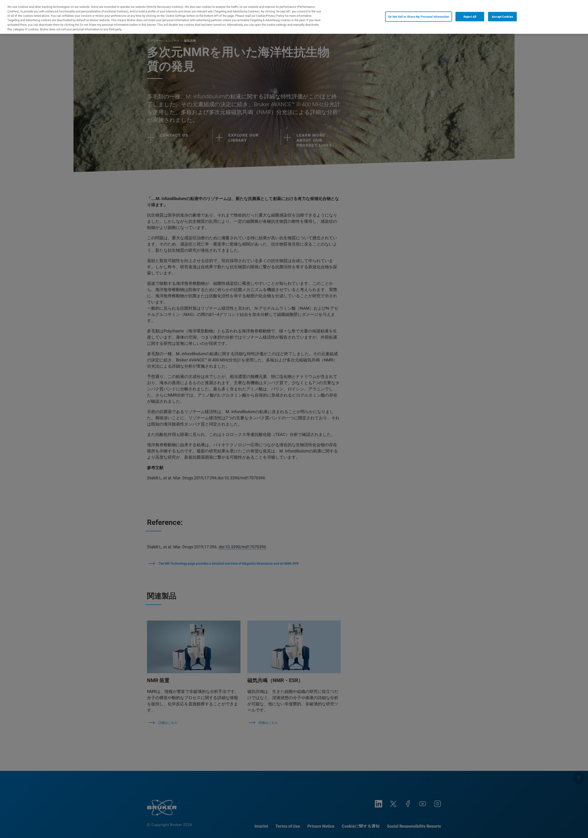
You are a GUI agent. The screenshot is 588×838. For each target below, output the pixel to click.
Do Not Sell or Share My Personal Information (418, 16)
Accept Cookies (502, 16)
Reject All (470, 16)
